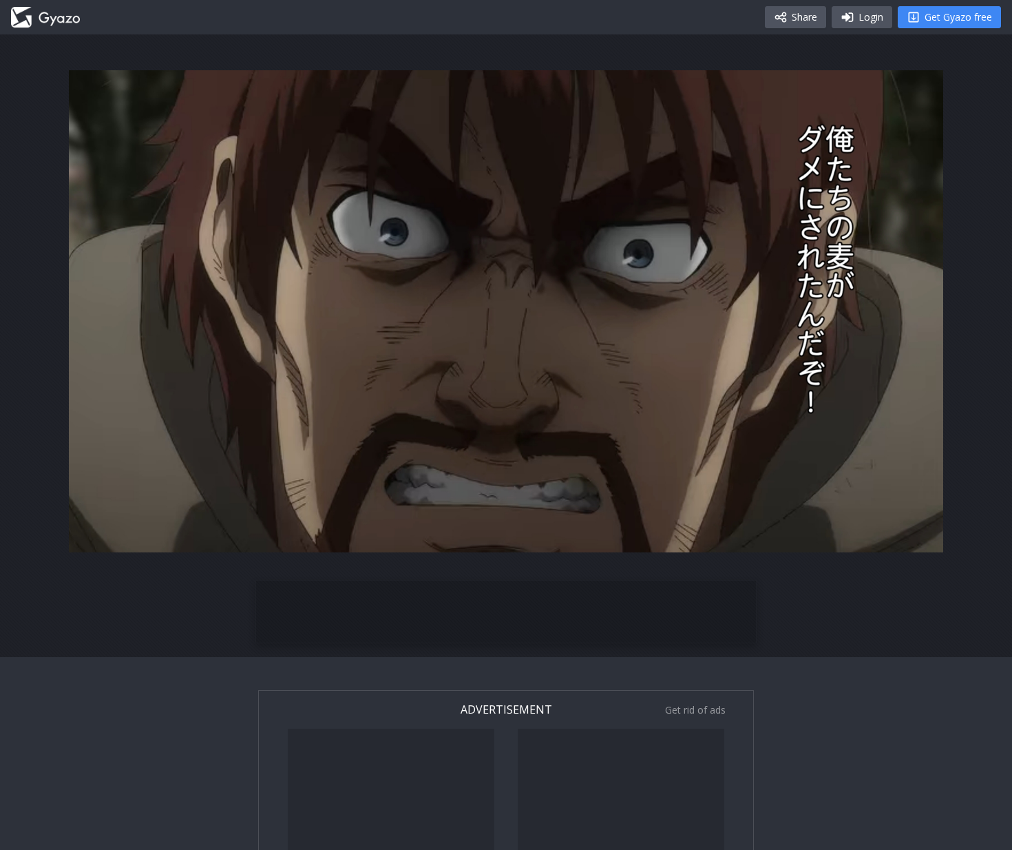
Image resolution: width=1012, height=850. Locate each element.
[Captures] (45, 17)
